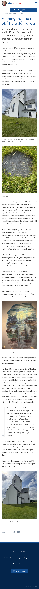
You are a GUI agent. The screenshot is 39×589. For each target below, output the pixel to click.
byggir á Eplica (31, 586)
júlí (23, 9)
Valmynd (36, 3)
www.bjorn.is (19, 558)
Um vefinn (22, 564)
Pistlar (15, 564)
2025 (13, 9)
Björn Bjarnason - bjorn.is (13, 3)
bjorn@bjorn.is (30, 558)
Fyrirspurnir (21, 571)
